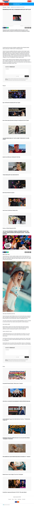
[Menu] (28, 1)
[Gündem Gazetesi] (6, 1)
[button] (27, 27)
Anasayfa (9, 499)
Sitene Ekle (23, 499)
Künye (13, 499)
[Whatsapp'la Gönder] (8, 27)
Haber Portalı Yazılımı (7, 504)
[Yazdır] (25, 27)
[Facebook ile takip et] (16, 502)
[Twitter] (5, 27)
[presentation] (6, 4)
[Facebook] (3, 27)
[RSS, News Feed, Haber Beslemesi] (18, 502)
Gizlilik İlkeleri (19, 499)
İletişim (16, 499)
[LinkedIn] (6, 27)
